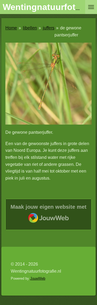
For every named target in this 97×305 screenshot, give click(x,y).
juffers (48, 28)
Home (11, 28)
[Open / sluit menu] (91, 7)
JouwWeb (37, 278)
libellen (30, 28)
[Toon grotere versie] (48, 84)
